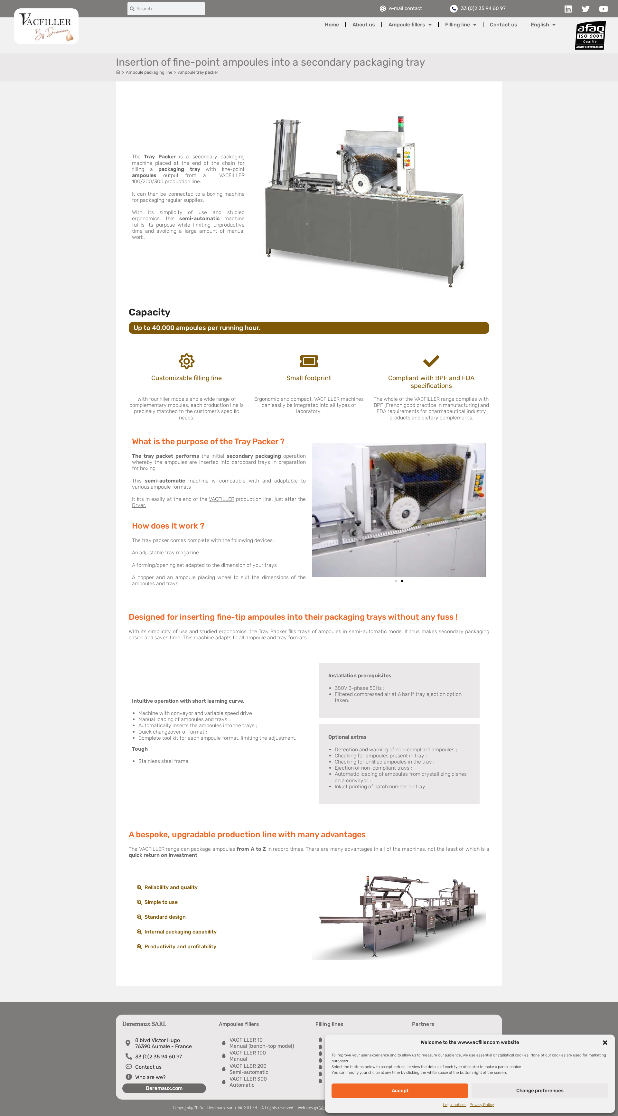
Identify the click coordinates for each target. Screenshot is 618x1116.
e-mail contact (405, 8)
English (540, 25)
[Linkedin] (568, 9)
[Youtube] (603, 9)
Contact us (503, 25)
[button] (605, 1042)
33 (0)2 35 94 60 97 (483, 8)
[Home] (118, 72)
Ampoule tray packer (198, 72)
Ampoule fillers (407, 25)
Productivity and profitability (180, 946)
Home (332, 25)
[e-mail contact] (382, 8)
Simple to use (161, 902)
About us (363, 25)
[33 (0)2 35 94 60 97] (454, 9)
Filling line (457, 25)
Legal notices (454, 1104)
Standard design (165, 917)
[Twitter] (586, 9)
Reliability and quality (171, 887)
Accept (400, 1090)
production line (240, 499)
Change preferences (540, 1090)
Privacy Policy (482, 1104)
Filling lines (329, 1024)
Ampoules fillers (239, 1024)
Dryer (138, 505)
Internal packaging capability (181, 932)
